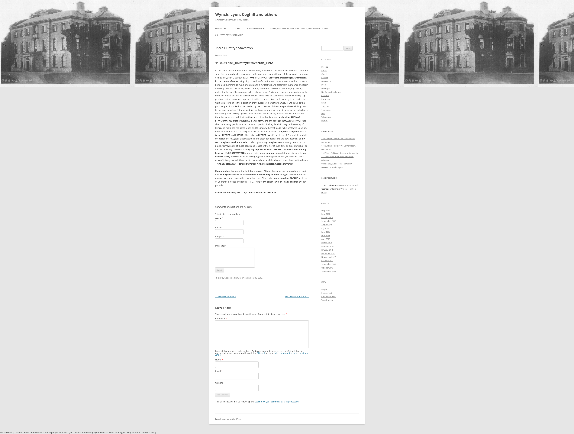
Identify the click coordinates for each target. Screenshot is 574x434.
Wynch (324, 120)
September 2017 (328, 264)
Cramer (324, 77)
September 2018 (328, 221)
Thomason (326, 110)
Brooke (324, 66)
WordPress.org (328, 300)
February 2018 (327, 246)
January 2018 (327, 249)
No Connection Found (331, 92)
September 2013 (328, 271)
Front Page (220, 28)
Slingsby (325, 106)
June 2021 (325, 214)
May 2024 (325, 210)
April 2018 (325, 239)
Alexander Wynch (255, 28)
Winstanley (326, 117)
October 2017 (327, 260)
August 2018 (326, 224)
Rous (323, 102)
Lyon (323, 84)
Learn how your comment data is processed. (277, 401)
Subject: (220, 236)
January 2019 (327, 217)
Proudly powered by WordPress (228, 419)
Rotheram (325, 99)
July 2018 (325, 228)
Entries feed (326, 293)
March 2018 (326, 242)
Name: (219, 218)
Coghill (236, 28)
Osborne (325, 95)
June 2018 (325, 232)
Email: (219, 227)
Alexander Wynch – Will (347, 185)
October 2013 (327, 267)
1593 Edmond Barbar (297, 296)
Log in (324, 289)
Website (219, 382)
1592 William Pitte (225, 296)
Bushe (324, 70)
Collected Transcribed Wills (229, 35)
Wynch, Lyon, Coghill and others (246, 14)
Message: (220, 245)
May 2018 (325, 235)
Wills (239, 277)
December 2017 (328, 253)
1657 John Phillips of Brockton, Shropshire (339, 153)
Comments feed (328, 296)
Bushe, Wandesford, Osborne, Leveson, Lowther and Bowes (299, 28)
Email (219, 371)
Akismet (261, 353)
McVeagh (325, 88)
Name (219, 359)
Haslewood (326, 81)
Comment (221, 318)
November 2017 (328, 257)
